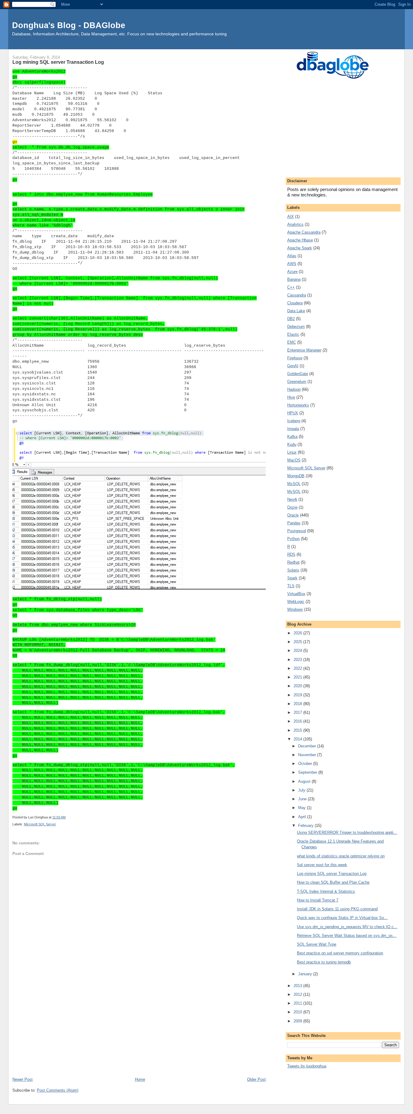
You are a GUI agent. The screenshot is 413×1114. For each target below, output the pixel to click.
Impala (293, 428)
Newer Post (22, 1079)
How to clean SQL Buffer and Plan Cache (333, 882)
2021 (298, 677)
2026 (298, 633)
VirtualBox (296, 593)
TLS (290, 586)
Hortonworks (298, 405)
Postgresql (296, 531)
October (305, 763)
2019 (298, 695)
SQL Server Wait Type (316, 944)
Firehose (294, 358)
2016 (298, 721)
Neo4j (292, 499)
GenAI (292, 366)
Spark (292, 578)
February (306, 825)
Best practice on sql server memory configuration (340, 953)
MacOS (294, 460)
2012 (298, 994)
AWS (291, 263)
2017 (298, 712)
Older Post (256, 1079)
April (302, 816)
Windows (295, 609)
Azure (292, 271)
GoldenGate (297, 373)
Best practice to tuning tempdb (324, 962)
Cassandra (296, 295)
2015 (298, 730)
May (302, 807)
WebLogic (295, 601)
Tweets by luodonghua (306, 1066)
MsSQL (294, 483)
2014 (298, 739)
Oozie (292, 507)
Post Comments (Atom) (57, 1090)
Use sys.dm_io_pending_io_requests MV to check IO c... (347, 927)
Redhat (293, 562)
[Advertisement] (139, 1031)
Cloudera (295, 303)
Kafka (292, 436)
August (305, 781)
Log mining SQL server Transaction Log (331, 873)
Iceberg (293, 421)
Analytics (295, 224)
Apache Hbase (300, 240)
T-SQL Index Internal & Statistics (326, 891)
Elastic (293, 334)
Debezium (296, 326)
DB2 (291, 318)
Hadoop (294, 389)
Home (140, 1079)
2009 (298, 1021)
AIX (290, 216)
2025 (298, 642)
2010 (298, 1012)
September (308, 772)
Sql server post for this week (322, 865)
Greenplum (296, 381)
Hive (291, 397)
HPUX (292, 413)
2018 (298, 703)
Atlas (291, 256)
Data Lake (296, 311)
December (307, 746)
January (305, 974)
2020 (298, 686)
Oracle (293, 515)
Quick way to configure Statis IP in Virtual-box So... (342, 917)
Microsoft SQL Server (40, 824)
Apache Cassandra (303, 232)
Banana (294, 279)
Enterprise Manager (304, 350)
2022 (298, 668)
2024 (298, 650)
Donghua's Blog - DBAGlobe (68, 25)
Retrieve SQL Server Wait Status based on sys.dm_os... (346, 935)
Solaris (293, 570)
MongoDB (295, 476)
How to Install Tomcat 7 (317, 900)
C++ (291, 287)
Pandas (294, 523)
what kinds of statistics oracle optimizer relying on (341, 856)
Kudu (291, 444)
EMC (291, 342)
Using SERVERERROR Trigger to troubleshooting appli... (347, 832)
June (303, 799)
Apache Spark (299, 248)
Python (293, 538)
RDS (291, 554)
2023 (298, 659)
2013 (298, 985)
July (302, 790)
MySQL (294, 491)
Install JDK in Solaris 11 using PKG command (337, 909)
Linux (292, 452)
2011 (298, 1003)
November (307, 755)
